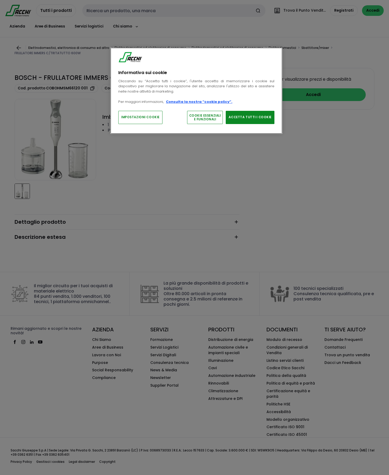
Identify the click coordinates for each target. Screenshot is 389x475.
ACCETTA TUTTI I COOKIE (250, 117)
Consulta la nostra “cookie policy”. (199, 101)
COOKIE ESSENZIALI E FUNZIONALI (205, 117)
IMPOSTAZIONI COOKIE (140, 117)
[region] (196, 91)
